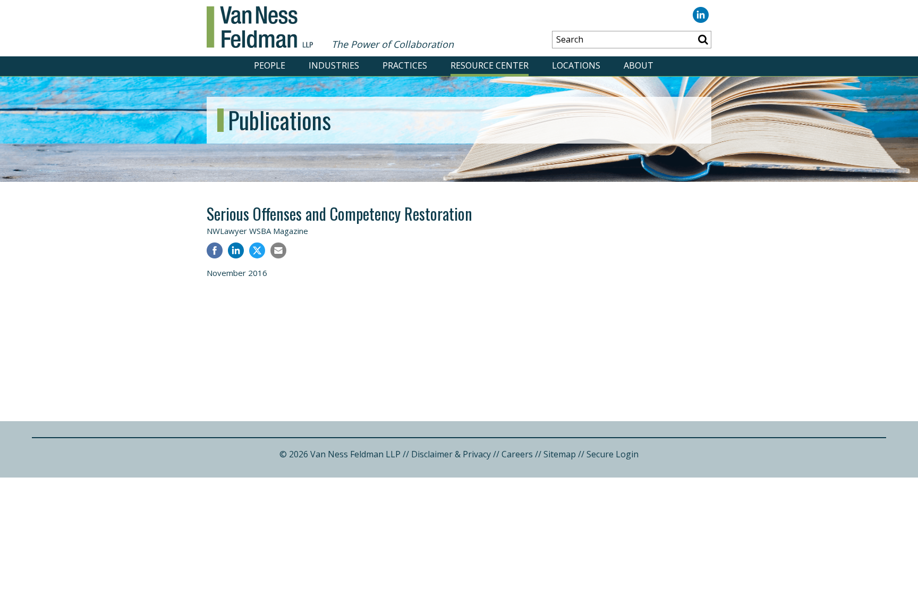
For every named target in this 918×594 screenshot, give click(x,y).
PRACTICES (404, 65)
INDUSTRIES (334, 65)
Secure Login (612, 454)
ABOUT (638, 65)
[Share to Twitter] (257, 250)
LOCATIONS (576, 65)
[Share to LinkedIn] (236, 251)
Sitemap (559, 454)
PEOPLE (269, 65)
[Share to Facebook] (215, 251)
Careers (517, 454)
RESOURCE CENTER (489, 65)
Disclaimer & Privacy (451, 454)
